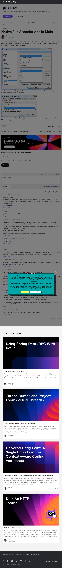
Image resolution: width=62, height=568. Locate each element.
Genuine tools (35, 554)
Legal (27, 554)
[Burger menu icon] (60, 2)
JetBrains (15, 564)
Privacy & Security (8, 554)
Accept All (25, 292)
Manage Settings (36, 292)
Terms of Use (39, 286)
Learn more (34, 281)
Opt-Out (42, 288)
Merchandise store (53, 561)
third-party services (19, 287)
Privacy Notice (27, 286)
